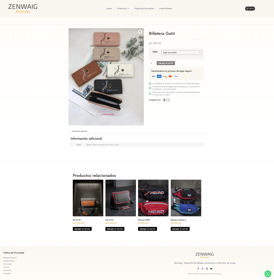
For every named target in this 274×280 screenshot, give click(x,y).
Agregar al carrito (165, 63)
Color (155, 51)
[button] (140, 32)
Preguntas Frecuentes (144, 9)
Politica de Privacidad (13, 252)
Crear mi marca (165, 9)
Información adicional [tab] (79, 131)
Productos (121, 9)
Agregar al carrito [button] (82, 229)
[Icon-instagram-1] (207, 269)
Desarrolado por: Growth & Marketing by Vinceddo (204, 274)
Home (109, 9)
